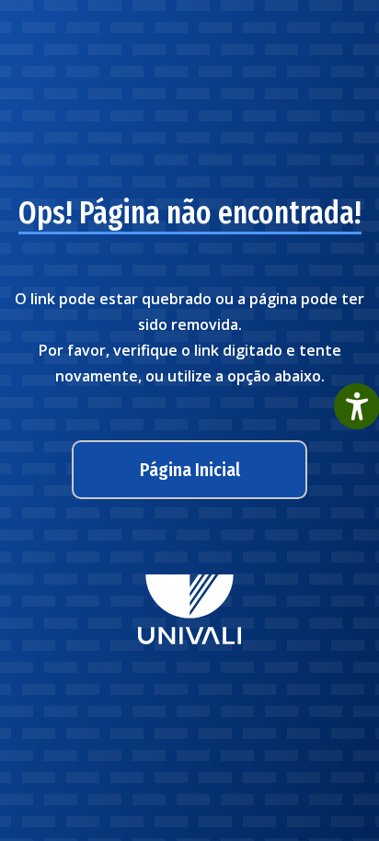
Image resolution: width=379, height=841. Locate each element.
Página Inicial (190, 470)
